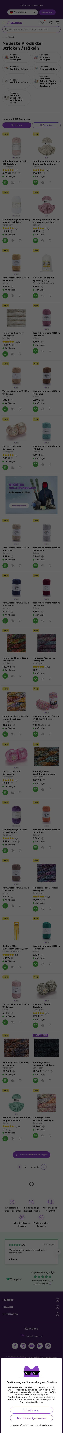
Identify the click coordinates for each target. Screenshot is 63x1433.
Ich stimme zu (31, 1410)
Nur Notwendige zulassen (31, 1418)
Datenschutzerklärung (31, 1402)
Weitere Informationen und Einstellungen (32, 1425)
